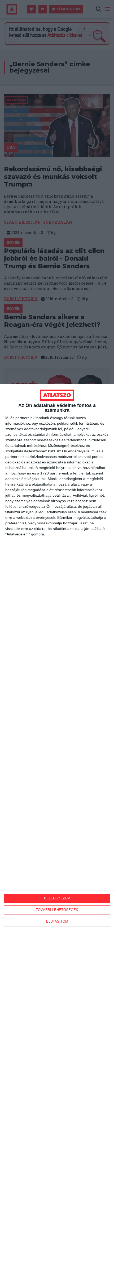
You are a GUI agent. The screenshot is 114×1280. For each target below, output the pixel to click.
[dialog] (57, 832)
